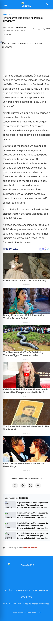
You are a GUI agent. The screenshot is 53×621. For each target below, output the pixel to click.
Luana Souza (20, 27)
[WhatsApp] (15, 485)
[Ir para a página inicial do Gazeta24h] (26, 5)
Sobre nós (26, 597)
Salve (8, 35)
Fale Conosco (40, 590)
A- (34, 29)
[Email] (38, 485)
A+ (39, 29)
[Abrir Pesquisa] (47, 5)
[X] (30, 485)
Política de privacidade (17, 590)
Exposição (8, 14)
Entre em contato (30, 548)
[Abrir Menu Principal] (6, 5)
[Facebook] (23, 485)
